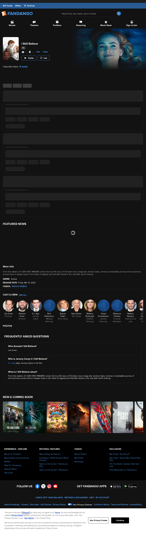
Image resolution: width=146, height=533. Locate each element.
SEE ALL (23, 295)
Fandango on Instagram (49, 486)
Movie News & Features (49, 454)
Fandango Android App (131, 486)
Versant (26, 512)
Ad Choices (46, 504)
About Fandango (12, 504)
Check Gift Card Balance (49, 497)
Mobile (7, 461)
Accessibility (136, 504)
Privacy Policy (59, 504)
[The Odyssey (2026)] (79, 417)
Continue (120, 520)
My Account (102, 497)
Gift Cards (7, 6)
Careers (24, 504)
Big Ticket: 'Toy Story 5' (120, 454)
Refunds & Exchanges (76, 497)
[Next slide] (143, 312)
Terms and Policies (119, 504)
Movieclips (79, 461)
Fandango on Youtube (55, 486)
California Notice (102, 504)
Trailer (31, 58)
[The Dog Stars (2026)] (13, 417)
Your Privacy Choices (82, 504)
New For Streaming (12, 465)
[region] (73, 520)
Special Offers (10, 469)
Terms (57, 512)
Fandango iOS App (115, 486)
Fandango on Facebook (37, 486)
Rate (45, 52)
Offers (18, 6)
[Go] (119, 13)
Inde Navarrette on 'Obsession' (123, 469)
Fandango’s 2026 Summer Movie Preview (54, 459)
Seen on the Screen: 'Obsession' (53, 469)
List (45, 58)
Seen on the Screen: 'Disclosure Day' (53, 465)
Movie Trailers (80, 454)
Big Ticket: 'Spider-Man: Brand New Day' (125, 459)
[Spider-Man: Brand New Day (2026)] (101, 417)
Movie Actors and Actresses (16, 457)
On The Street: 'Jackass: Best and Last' (124, 465)
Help (91, 497)
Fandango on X (43, 486)
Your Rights (29, 518)
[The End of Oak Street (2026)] (123, 417)
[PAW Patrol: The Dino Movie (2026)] (57, 417)
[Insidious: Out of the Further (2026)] (35, 417)
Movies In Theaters (12, 454)
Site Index (34, 504)
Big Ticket (78, 457)
